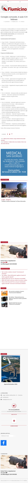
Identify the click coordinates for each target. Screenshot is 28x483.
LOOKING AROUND (14, 425)
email (4, 262)
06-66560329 (5, 397)
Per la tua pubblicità (14, 409)
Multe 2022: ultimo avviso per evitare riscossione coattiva (14, 280)
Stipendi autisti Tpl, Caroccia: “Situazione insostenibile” (13, 278)
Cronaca (22, 21)
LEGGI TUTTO (14, 414)
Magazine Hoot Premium (16, 480)
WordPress (25, 480)
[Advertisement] (14, 222)
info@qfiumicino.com (7, 399)
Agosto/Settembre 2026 (10, 384)
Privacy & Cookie (3, 480)
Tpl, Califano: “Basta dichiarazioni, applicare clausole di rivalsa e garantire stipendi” (18, 298)
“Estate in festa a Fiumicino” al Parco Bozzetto (13, 201)
